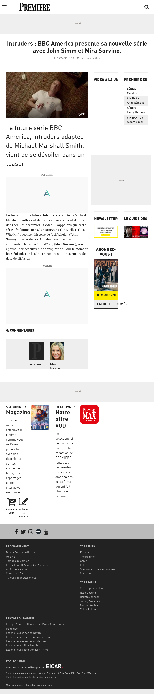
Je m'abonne (106, 295)
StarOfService (89, 673)
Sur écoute (86, 573)
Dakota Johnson (90, 596)
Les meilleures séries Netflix (23, 632)
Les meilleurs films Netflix (22, 645)
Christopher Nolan (91, 588)
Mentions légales (15, 684)
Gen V (83, 560)
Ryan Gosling (88, 592)
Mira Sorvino (55, 366)
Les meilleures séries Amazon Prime (28, 637)
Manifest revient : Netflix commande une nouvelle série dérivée (135, 91)
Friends (85, 552)
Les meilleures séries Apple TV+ (26, 641)
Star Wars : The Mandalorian (97, 569)
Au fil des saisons (16, 569)
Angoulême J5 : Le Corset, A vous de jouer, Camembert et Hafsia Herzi (136, 101)
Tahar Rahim (88, 609)
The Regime (87, 556)
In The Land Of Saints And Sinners (27, 565)
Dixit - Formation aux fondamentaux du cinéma (31, 676)
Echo (83, 565)
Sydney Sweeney (90, 601)
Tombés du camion (17, 560)
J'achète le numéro (107, 304)
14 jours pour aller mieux (21, 577)
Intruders (35, 364)
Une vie (10, 556)
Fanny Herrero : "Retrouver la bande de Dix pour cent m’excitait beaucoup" (136, 110)
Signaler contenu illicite (39, 684)
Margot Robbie (89, 605)
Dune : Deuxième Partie (20, 552)
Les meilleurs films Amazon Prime (27, 649)
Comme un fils (15, 573)
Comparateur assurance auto (21, 673)
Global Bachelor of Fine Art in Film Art (59, 673)
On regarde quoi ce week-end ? (136, 120)
